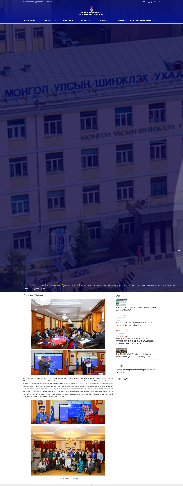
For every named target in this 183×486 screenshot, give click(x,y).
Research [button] (85, 20)
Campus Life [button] (104, 20)
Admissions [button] (49, 20)
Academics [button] (68, 20)
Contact (48, 2)
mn (155, 2)
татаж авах (74, 478)
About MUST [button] (29, 20)
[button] (180, 248)
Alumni (40, 2)
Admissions (29, 2)
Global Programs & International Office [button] (138, 20)
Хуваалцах (29, 295)
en (159, 2)
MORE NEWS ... (123, 379)
